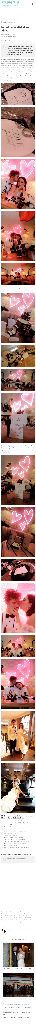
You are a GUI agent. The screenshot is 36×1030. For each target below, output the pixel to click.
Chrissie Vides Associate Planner (16, 858)
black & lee (12, 911)
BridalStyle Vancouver (24, 911)
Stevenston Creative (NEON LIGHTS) (19, 841)
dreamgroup (6, 34)
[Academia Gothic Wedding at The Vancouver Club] (18, 1004)
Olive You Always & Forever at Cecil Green (18, 968)
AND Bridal (26, 847)
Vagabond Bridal (23, 831)
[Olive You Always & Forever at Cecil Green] (18, 955)
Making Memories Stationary (18, 839)
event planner (24, 913)
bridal (17, 911)
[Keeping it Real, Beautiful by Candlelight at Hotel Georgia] (18, 1013)
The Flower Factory (14, 835)
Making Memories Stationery (26, 915)
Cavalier (15, 845)
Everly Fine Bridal (22, 829)
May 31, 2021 (16, 34)
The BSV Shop (28, 917)
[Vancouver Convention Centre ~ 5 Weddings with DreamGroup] (18, 985)
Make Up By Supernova (15, 827)
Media (14, 36)
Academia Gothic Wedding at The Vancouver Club (19, 1007)
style (17, 917)
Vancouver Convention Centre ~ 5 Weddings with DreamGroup (19, 999)
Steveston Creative (22, 290)
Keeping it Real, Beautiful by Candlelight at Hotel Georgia (19, 1017)
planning (3, 917)
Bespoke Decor (18, 833)
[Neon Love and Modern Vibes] (18, 22)
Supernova (22, 917)
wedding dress (20, 922)
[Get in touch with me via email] (9, 930)
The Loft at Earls (18, 837)
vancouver (13, 922)
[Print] (10, 40)
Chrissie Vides (27, 854)
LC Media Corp (21, 821)
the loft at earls (28, 920)
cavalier (3, 913)
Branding (5, 36)
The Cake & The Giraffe (19, 843)
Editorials (10, 36)
